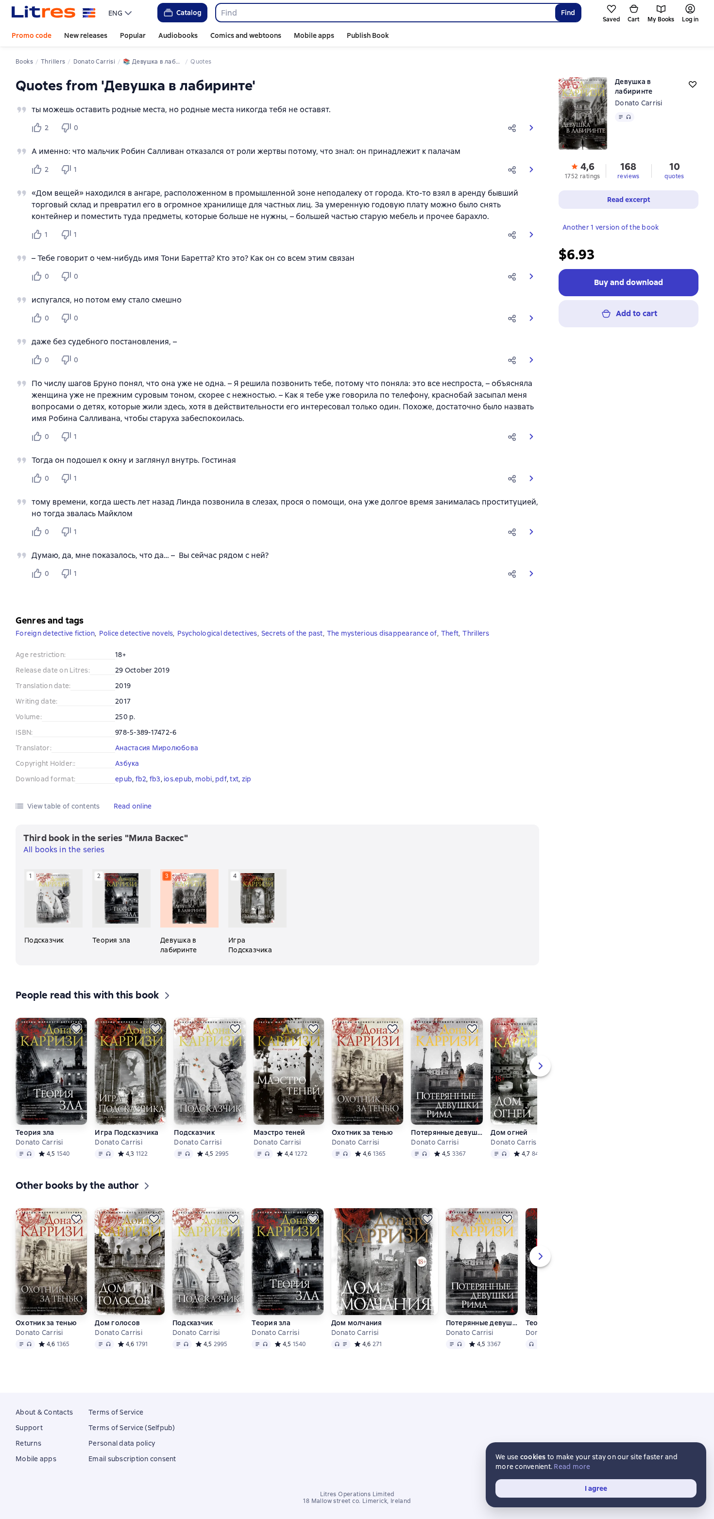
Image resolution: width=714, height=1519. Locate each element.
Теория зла (35, 1132)
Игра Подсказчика (126, 1132)
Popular (133, 35)
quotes (674, 176)
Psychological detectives (217, 633)
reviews (628, 176)
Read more (572, 1466)
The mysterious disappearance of (382, 633)
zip (247, 779)
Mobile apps (314, 35)
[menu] (121, 12)
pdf (221, 779)
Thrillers (475, 633)
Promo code (31, 35)
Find (568, 12)
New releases (85, 35)
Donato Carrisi (639, 103)
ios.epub (178, 779)
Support (29, 1427)
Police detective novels (136, 633)
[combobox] (385, 12)
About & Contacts (44, 1412)
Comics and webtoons (245, 35)
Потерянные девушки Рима (446, 1132)
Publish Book (368, 35)
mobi (203, 779)
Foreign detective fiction (55, 633)
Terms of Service (115, 1412)
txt (234, 779)
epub (123, 779)
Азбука (127, 763)
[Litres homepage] (54, 12)
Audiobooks (178, 35)
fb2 (141, 779)
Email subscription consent (132, 1458)
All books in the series (63, 849)
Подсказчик (194, 1132)
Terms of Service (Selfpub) (131, 1427)
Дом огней (509, 1132)
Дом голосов (117, 1322)
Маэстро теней (279, 1132)
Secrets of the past (292, 633)
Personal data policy (121, 1443)
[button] (514, 127)
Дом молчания (356, 1322)
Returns (28, 1443)
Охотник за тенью (362, 1132)
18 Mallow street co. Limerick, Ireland (356, 1501)
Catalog (189, 12)
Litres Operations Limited (357, 1494)
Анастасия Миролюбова (156, 747)
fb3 (155, 779)
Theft (450, 633)
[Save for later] (76, 1028)
